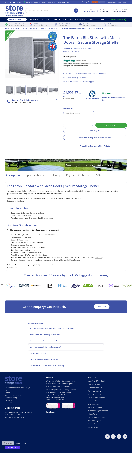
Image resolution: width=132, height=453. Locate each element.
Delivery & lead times (48, 2)
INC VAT (101, 2)
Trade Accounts (112, 24)
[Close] (56, 100)
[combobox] (51, 10)
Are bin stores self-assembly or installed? (45, 359)
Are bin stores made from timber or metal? (45, 347)
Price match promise (63, 2)
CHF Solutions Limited (18, 443)
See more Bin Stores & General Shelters (77, 48)
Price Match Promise (89, 24)
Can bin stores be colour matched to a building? (47, 366)
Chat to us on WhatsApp (33, 2)
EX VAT (95, 2)
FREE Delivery (38, 24)
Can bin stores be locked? (39, 353)
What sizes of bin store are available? (43, 341)
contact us (98, 257)
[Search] (76, 10)
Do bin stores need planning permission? (45, 335)
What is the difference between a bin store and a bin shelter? (52, 328)
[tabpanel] (66, 226)
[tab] (12, 175)
